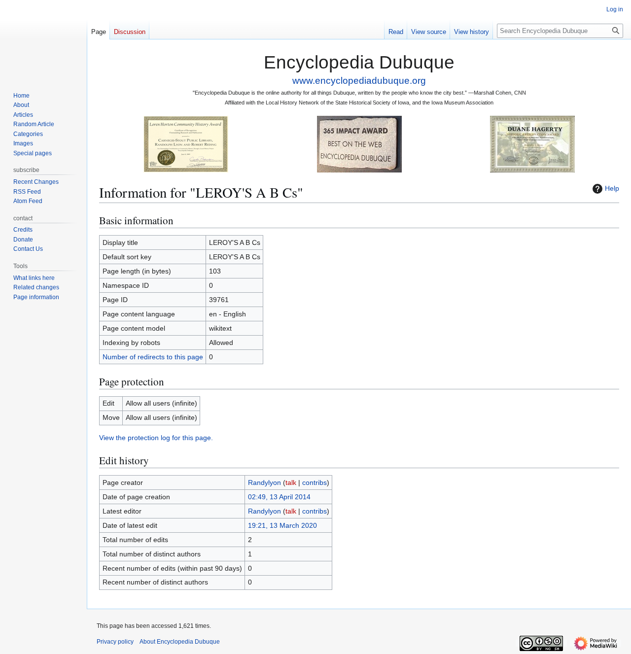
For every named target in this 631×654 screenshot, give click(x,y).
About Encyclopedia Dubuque (180, 641)
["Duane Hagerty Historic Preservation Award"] (532, 143)
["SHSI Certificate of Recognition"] (185, 143)
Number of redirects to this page (153, 357)
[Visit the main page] (43, 39)
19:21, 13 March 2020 (282, 525)
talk (290, 482)
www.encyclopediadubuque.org (359, 80)
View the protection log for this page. (156, 438)
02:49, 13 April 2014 (279, 497)
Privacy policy (115, 641)
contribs (314, 482)
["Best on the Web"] (359, 143)
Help (612, 188)
